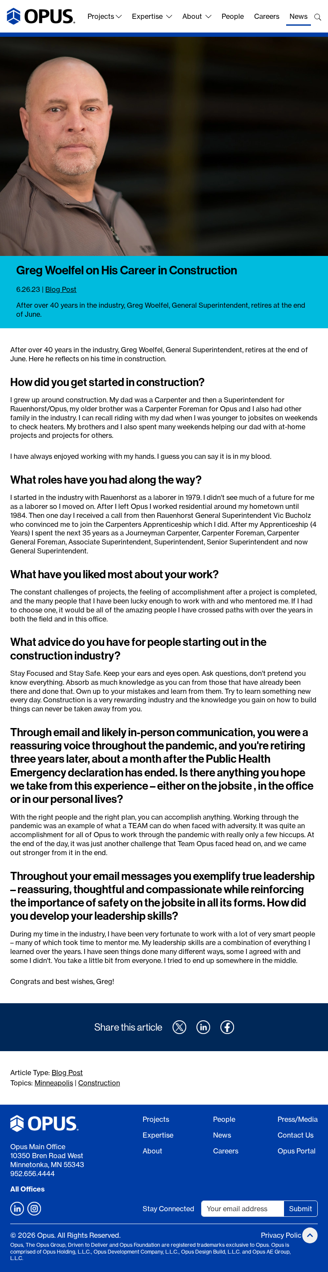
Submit (300, 1208)
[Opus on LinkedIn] (17, 1209)
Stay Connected (168, 1208)
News (299, 16)
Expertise (147, 16)
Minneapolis (54, 1083)
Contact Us (295, 1135)
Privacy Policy (283, 1235)
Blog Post (60, 289)
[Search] (317, 17)
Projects (101, 16)
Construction (99, 1083)
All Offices (27, 1189)
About (192, 16)
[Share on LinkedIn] (203, 1027)
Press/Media (298, 1119)
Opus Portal (297, 1151)
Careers (266, 16)
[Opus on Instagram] (34, 1209)
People (233, 16)
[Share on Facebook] (227, 1027)
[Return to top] (310, 1235)
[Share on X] (179, 1027)
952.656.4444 (32, 1173)
